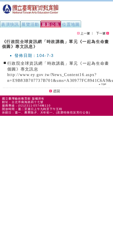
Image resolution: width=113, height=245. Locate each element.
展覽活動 (30, 24)
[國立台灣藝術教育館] (31, 16)
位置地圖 (71, 24)
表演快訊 (10, 24)
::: (2, 39)
